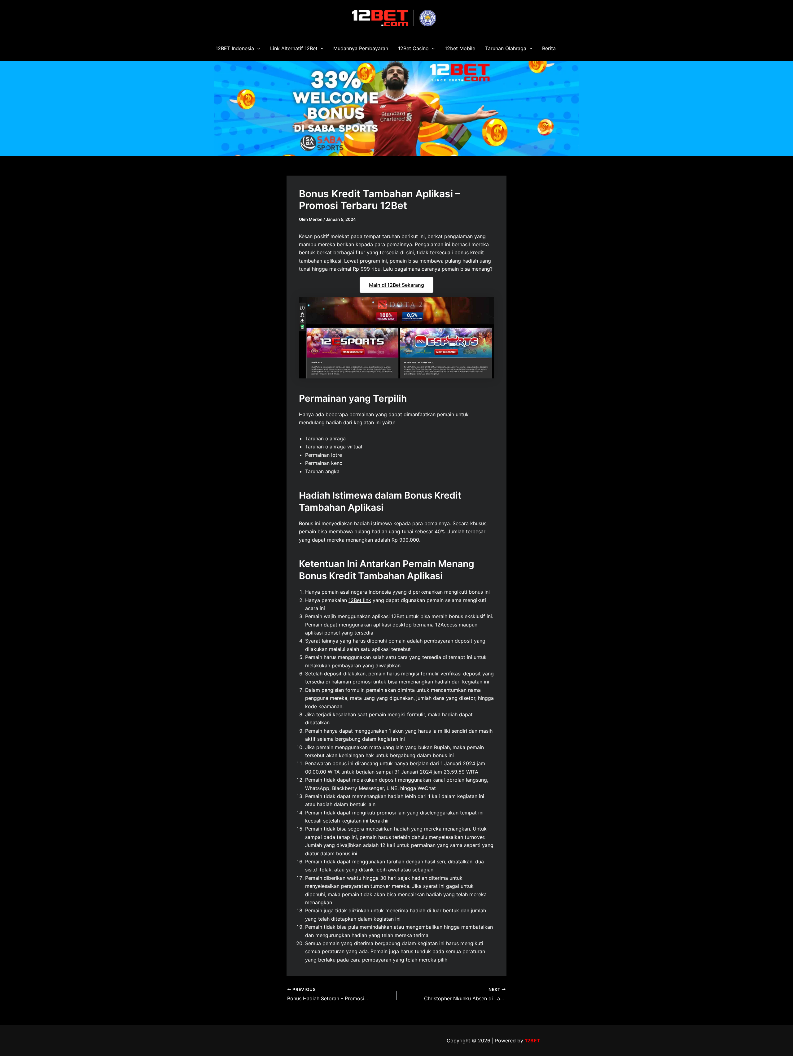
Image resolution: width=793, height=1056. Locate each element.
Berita (549, 48)
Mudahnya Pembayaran (360, 48)
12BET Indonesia (235, 48)
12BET (532, 1040)
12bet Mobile (460, 48)
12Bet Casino (413, 48)
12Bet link (359, 600)
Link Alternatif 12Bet (294, 48)
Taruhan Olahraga (505, 48)
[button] (257, 48)
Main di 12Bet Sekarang (396, 285)
